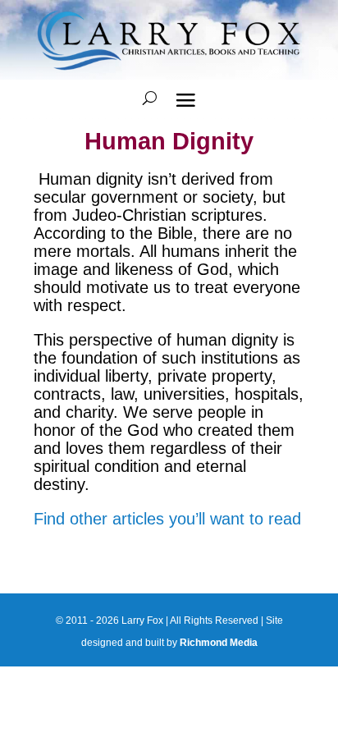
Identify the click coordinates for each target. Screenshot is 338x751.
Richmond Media (219, 642)
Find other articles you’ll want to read (167, 519)
